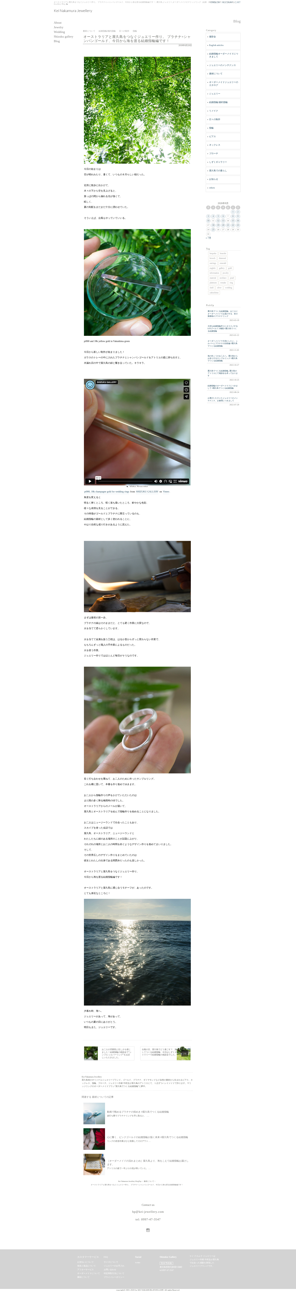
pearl (232, 278)
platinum (213, 283)
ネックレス (214, 145)
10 (208, 220)
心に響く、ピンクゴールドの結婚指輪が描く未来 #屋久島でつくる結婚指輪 (147, 1137)
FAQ (106, 1257)
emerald (223, 263)
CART (238, 2)
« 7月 (208, 237)
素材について (216, 73)
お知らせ (213, 179)
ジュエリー (214, 93)
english (212, 268)
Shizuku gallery (63, 36)
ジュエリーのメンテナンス (222, 65)
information (214, 273)
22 (233, 225)
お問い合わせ (110, 1269)
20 (223, 225)
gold (230, 268)
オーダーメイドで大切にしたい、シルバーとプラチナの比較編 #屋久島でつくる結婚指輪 (223, 343)
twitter (137, 1262)
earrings (213, 263)
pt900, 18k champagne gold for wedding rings (106, 491)
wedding (228, 287)
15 (233, 220)
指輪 (211, 128)
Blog (57, 41)
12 (218, 220)
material (213, 278)
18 (213, 225)
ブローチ (213, 153)
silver (219, 287)
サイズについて (111, 1262)
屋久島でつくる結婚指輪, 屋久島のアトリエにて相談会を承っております (223, 373)
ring (231, 283)
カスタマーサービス (88, 1257)
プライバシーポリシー (114, 1277)
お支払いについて (85, 1262)
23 (238, 225)
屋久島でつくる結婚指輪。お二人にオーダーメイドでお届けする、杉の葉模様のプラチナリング (223, 313)
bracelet (223, 253)
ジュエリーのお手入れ (114, 1266)
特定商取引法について (114, 1273)
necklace (223, 278)
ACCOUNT (227, 2)
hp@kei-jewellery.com (148, 1211)
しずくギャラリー (218, 162)
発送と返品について (86, 1266)
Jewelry (58, 27)
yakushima (214, 292)
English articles (216, 45)
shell (211, 287)
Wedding (59, 32)
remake (223, 283)
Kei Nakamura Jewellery (73, 11)
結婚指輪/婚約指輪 (218, 102)
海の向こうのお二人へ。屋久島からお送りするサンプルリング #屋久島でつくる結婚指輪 (223, 358)
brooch (212, 258)
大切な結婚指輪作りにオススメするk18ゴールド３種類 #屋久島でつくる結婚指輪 (223, 328)
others (212, 187)
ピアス (212, 136)
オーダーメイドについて (88, 1273)
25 (213, 229)
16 (238, 220)
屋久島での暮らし (218, 170)
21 (228, 225)
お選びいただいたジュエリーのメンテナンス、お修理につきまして (223, 399)
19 (218, 225)
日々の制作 (214, 119)
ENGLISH (215, 2)
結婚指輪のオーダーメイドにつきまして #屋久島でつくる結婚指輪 (223, 387)
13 (223, 220)
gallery (222, 268)
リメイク (213, 110)
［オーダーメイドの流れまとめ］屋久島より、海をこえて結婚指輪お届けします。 (148, 1163)
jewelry (226, 273)
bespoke (213, 253)
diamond (222, 258)
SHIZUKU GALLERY (147, 491)
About (57, 22)
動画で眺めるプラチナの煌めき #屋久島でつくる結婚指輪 (138, 1112)
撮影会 (212, 36)
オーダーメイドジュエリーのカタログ (223, 83)
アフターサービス (85, 1269)
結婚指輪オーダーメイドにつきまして (223, 55)
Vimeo (166, 491)
